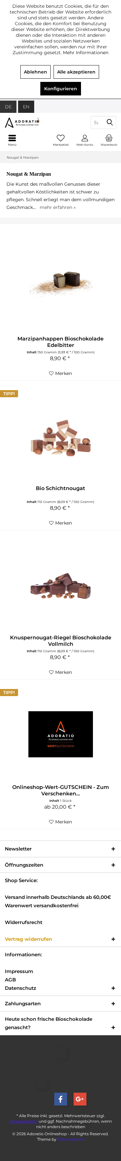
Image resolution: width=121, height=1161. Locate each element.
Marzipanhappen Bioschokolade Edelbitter (60, 342)
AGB (10, 980)
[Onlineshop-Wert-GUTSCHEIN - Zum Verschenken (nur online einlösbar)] (60, 734)
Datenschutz (20, 988)
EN (26, 107)
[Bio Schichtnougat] (60, 435)
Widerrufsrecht (23, 922)
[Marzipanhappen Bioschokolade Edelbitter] (60, 285)
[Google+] (80, 1099)
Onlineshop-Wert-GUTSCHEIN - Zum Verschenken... (60, 790)
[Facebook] (60, 1099)
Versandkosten (23, 1121)
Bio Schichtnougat (60, 488)
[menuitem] (109, 140)
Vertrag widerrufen (28, 939)
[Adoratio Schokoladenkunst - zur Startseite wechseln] (30, 122)
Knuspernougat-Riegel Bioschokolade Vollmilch (60, 641)
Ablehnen (35, 72)
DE (8, 107)
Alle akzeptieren (76, 72)
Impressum (19, 971)
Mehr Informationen (85, 52)
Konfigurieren (60, 89)
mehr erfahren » (58, 207)
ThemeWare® (70, 1139)
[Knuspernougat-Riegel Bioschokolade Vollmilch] (60, 584)
